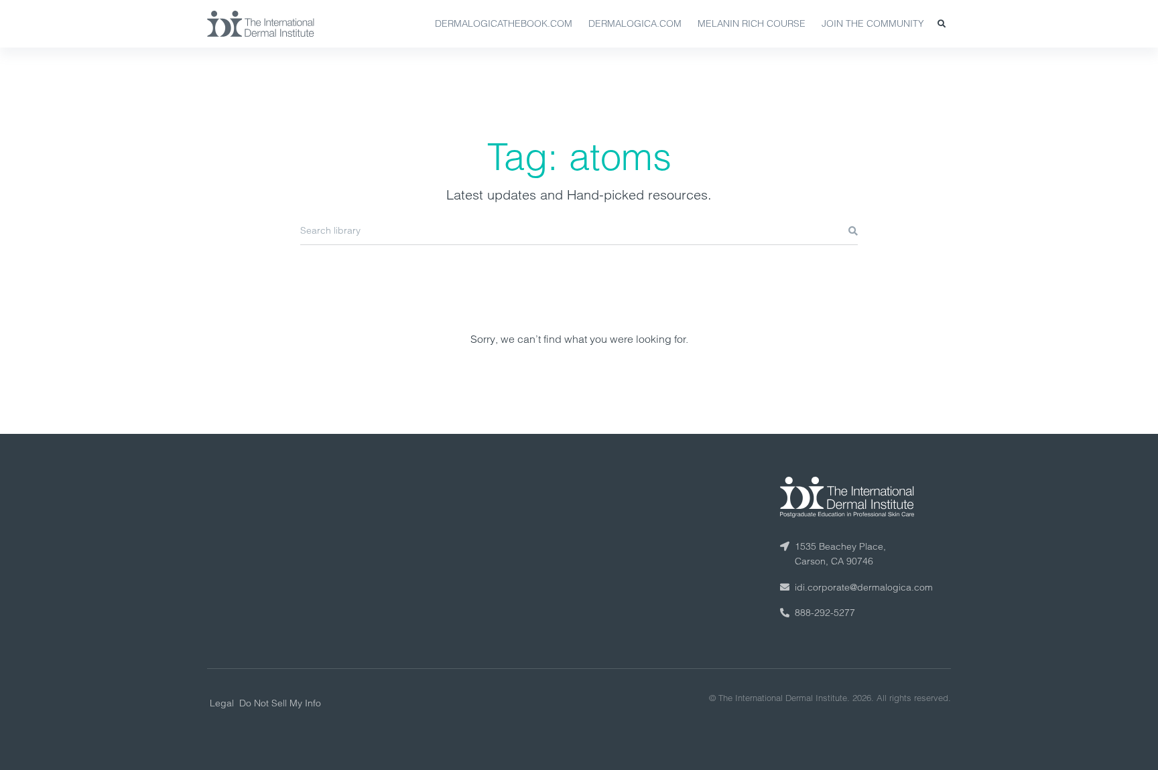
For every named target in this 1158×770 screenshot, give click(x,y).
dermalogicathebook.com (503, 23)
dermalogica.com (635, 23)
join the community (873, 23)
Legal (222, 703)
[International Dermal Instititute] (260, 23)
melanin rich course (752, 23)
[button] (941, 24)
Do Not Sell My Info (280, 703)
